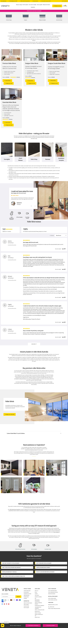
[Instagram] (6, 604)
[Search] (63, 6)
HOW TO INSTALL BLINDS (52, 598)
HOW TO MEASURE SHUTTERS (53, 592)
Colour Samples (56, 532)
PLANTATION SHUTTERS (27, 593)
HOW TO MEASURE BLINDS (52, 590)
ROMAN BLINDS (26, 596)
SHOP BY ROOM (26, 606)
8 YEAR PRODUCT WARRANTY (39, 605)
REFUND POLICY (37, 611)
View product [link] (7, 80)
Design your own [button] (58, 6)
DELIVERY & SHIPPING (38, 596)
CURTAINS (25, 598)
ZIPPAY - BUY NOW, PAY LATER (39, 609)
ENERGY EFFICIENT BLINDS (28, 603)
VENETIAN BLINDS (26, 595)
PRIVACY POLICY (37, 617)
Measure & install (46, 4)
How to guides (39, 4)
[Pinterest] (4, 604)
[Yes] (63, 248)
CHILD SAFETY (37, 595)
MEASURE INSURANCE (51, 593)
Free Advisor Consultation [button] (33, 625)
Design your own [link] (9, 83)
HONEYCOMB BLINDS (27, 590)
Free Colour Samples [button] (51, 625)
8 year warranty (35, 1)
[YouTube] (8, 604)
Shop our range (19, 4)
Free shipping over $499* (13, 1)
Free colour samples (32, 4)
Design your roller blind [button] (10, 414)
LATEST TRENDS (26, 604)
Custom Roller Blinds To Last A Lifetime (16, 433)
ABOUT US (36, 590)
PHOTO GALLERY (26, 607)
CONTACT (36, 593)
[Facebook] (2, 604)
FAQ (35, 598)
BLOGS (36, 592)
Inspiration (33, 7)
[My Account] (66, 6)
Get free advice (25, 4)
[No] (64, 248)
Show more (33, 344)
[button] (15, 77)
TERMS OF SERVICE (38, 613)
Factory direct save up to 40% (45, 1)
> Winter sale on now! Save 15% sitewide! (34, 10)
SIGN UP (18, 596)
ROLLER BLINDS (26, 592)
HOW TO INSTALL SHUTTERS (52, 599)
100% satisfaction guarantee (25, 1)
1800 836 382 (4, 1)
